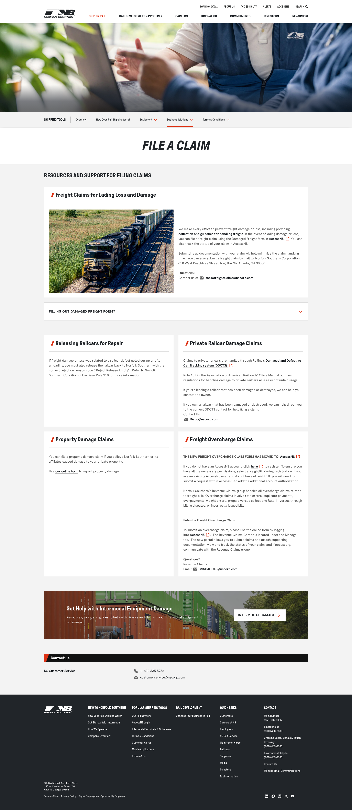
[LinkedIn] (266, 796)
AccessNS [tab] (283, 6)
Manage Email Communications (282, 770)
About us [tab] (229, 6)
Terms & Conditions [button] (214, 119)
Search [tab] (299, 6)
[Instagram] (279, 796)
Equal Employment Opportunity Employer (101, 796)
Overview (81, 119)
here (254, 466)
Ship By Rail (97, 16)
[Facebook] (273, 796)
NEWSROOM (300, 16)
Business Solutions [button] (177, 119)
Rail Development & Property (140, 16)
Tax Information (229, 776)
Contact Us (270, 764)
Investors (271, 16)
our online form (66, 471)
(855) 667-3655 (273, 720)
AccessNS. (276, 239)
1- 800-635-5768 (152, 671)
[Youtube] (292, 796)
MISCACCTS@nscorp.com (218, 569)
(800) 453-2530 (273, 731)
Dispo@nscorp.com (204, 419)
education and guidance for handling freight (210, 234)
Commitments (240, 16)
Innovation (209, 16)
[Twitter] (286, 796)
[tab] (209, 7)
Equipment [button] (146, 119)
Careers (181, 16)
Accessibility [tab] (249, 6)
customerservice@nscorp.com (162, 677)
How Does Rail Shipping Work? (113, 119)
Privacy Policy (69, 796)
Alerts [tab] (267, 6)
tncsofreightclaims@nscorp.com (229, 278)
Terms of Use (51, 796)
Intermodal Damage (256, 615)
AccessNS (287, 456)
